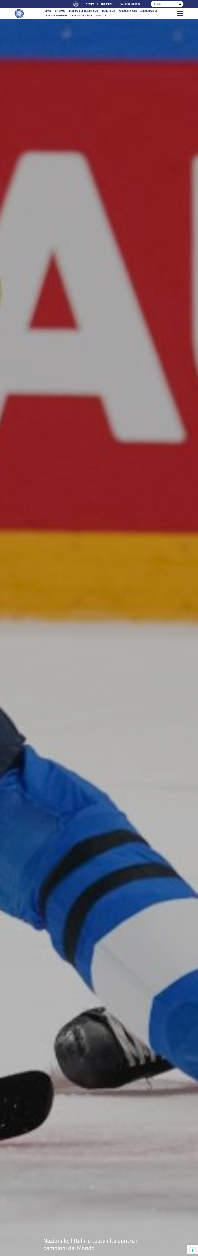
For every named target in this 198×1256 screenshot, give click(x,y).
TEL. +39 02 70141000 (130, 4)
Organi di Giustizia (81, 15)
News (48, 11)
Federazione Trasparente (84, 11)
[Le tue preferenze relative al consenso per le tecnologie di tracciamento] (193, 1251)
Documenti (108, 11)
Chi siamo (59, 11)
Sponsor (101, 15)
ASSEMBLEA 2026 (128, 11)
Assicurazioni (148, 11)
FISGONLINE (106, 4)
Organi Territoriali (56, 15)
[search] (180, 4)
